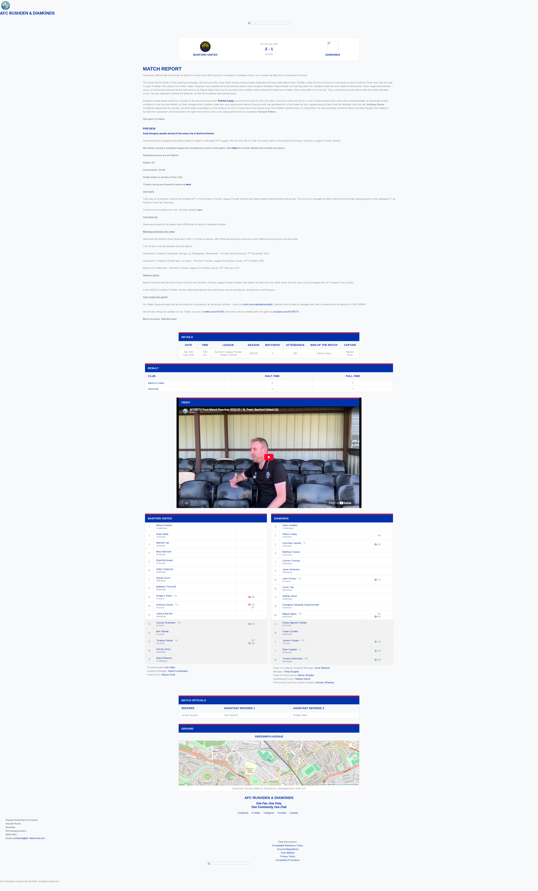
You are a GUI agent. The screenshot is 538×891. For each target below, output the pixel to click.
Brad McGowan (164, 560)
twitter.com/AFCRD (214, 311)
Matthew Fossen (291, 551)
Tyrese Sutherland (292, 658)
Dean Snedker (290, 525)
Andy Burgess (291, 671)
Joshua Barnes (164, 613)
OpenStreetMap (343, 784)
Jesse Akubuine (291, 569)
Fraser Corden (290, 631)
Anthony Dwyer (164, 604)
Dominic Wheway (325, 682)
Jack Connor (289, 578)
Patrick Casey (226, 100)
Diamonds (153, 388)
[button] (269, 760)
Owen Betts (162, 534)
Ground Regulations (287, 849)
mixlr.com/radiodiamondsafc (258, 304)
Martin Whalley (306, 675)
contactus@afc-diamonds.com (29, 838)
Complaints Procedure (288, 860)
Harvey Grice (163, 649)
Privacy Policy (287, 856)
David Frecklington (178, 671)
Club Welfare (288, 852)
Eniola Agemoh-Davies (294, 622)
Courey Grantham (165, 622)
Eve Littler (170, 667)
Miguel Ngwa (289, 613)
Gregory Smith (164, 595)
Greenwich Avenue (269, 736)
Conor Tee (288, 587)
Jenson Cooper (290, 640)
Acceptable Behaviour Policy (287, 845)
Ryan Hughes (289, 649)
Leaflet (324, 784)
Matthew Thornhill (166, 586)
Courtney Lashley (291, 543)
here (234, 148)
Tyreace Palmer (164, 640)
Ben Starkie (162, 631)
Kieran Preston (164, 525)
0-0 (186, 224)
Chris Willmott (322, 667)
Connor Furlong (291, 560)
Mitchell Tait (162, 542)
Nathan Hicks (289, 596)
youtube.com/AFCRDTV (286, 311)
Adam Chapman (164, 569)
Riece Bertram (163, 551)
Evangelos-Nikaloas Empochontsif (300, 604)
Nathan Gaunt (302, 678)
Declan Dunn (163, 578)
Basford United (156, 383)
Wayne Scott (168, 674)
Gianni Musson (164, 658)
